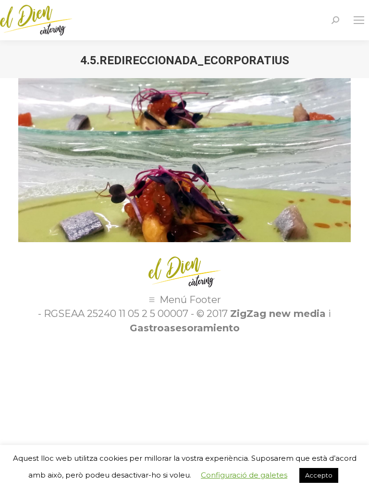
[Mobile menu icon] (359, 20)
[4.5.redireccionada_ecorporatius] (184, 160)
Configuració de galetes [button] (244, 474)
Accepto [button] (318, 475)
